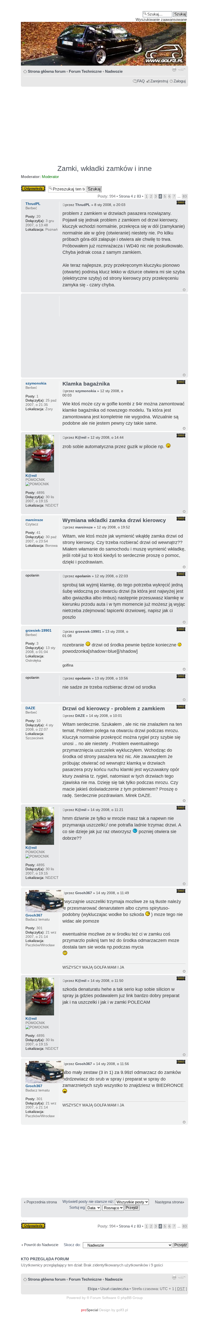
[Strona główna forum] (104, 35)
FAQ (141, 81)
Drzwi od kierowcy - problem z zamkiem (113, 708)
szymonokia (85, 391)
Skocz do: (72, 1245)
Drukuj (174, 69)
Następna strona (168, 1202)
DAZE (80, 716)
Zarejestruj (159, 81)
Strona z (130, 196)
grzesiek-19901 (88, 631)
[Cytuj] (181, 202)
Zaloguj (180, 81)
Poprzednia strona (42, 1202)
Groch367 (83, 893)
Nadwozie (114, 71)
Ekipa (92, 1289)
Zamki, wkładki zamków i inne (104, 168)
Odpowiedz (30, 187)
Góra (184, 289)
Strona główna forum (47, 71)
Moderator (50, 176)
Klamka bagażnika (86, 384)
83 (185, 196)
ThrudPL (82, 205)
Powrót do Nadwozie (41, 1245)
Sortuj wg (77, 1207)
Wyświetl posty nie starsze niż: (88, 1201)
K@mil (80, 437)
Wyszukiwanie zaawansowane (161, 19)
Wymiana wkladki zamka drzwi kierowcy (114, 520)
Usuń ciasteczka (114, 1289)
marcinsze (84, 527)
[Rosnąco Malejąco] (121, 1207)
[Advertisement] (104, 123)
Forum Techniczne (85, 71)
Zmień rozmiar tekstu (182, 69)
